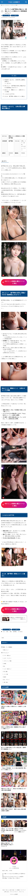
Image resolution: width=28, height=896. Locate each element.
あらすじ (9, 83)
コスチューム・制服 (6, 15)
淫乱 (10, 631)
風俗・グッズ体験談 (7, 647)
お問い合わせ (6, 891)
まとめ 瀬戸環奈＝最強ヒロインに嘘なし (15, 96)
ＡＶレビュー (6, 652)
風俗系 (4, 676)
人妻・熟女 (5, 682)
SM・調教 (5, 671)
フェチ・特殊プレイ (14, 15)
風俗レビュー (6, 649)
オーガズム (20, 631)
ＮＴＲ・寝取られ (6, 655)
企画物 (4, 663)
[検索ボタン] (26, 2)
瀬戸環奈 (15, 631)
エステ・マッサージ (7, 658)
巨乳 (7, 631)
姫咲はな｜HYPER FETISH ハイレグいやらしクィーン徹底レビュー (18, 619)
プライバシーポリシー (14, 891)
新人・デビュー (6, 679)
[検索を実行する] (25, 637)
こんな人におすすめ (9, 94)
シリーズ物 (5, 674)
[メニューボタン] (2, 2)
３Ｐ (4, 631)
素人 (4, 666)
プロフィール (21, 891)
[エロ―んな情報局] (14, 2)
